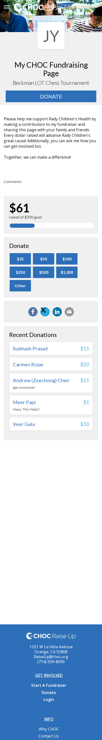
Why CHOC (49, 729)
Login (49, 699)
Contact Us (49, 736)
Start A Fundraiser (49, 685)
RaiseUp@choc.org (51, 656)
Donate (49, 692)
